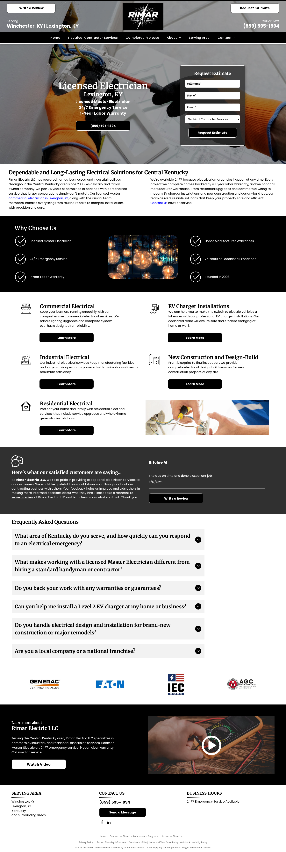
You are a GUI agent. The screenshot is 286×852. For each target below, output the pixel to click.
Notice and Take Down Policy (163, 842)
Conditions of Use (138, 842)
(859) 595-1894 (261, 26)
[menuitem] (55, 37)
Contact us (158, 203)
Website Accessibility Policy (193, 842)
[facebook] (102, 823)
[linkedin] (109, 823)
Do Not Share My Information (112, 842)
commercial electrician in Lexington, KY (38, 198)
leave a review (22, 497)
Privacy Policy (86, 842)
